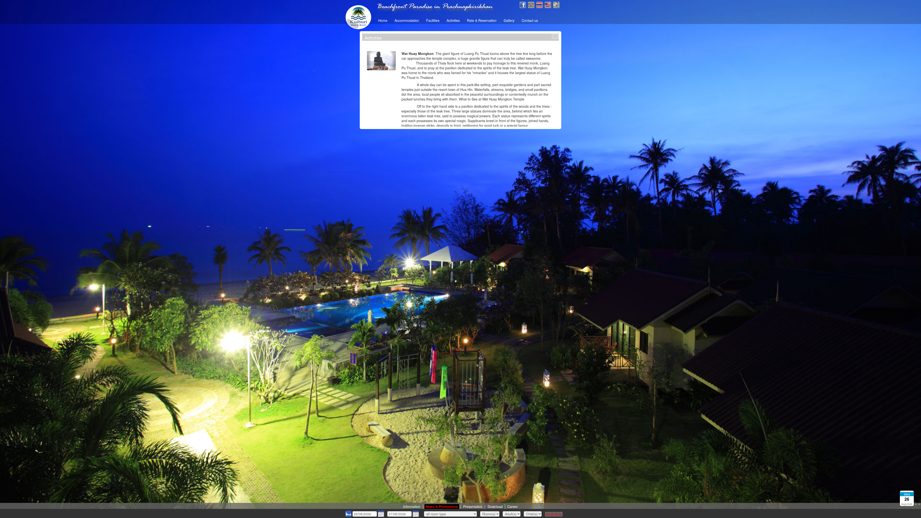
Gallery (509, 20)
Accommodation (407, 20)
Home (382, 20)
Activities (453, 20)
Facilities (432, 20)
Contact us (530, 20)
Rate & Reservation (481, 20)
